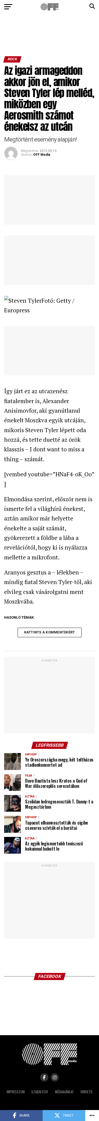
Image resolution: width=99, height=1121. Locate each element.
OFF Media (41, 155)
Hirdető (86, 1091)
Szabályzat (39, 1091)
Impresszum (16, 1091)
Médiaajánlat (64, 1091)
